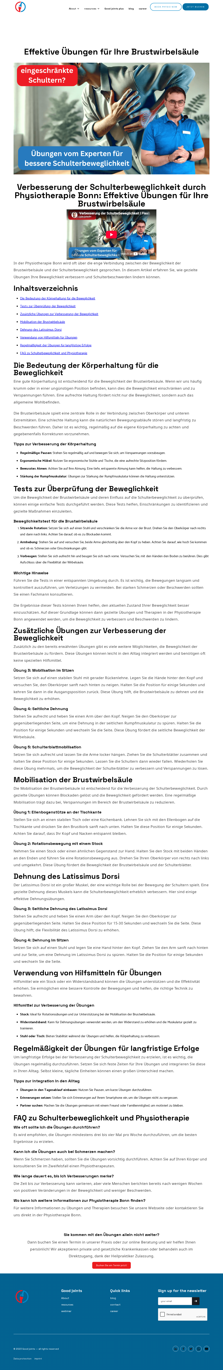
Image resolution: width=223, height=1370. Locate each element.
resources (67, 1304)
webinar (66, 1311)
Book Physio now (165, 7)
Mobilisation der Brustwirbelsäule (42, 322)
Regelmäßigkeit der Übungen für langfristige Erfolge (55, 345)
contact (115, 1304)
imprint (38, 1358)
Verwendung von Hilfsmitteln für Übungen (48, 337)
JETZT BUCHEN (196, 7)
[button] (74, 8)
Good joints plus (114, 8)
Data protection (23, 1358)
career (143, 8)
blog (131, 8)
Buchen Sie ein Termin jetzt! (111, 1265)
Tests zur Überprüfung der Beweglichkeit (48, 306)
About (65, 1298)
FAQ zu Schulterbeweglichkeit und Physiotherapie (53, 353)
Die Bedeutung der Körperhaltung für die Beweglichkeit (57, 298)
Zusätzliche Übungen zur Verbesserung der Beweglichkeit (59, 314)
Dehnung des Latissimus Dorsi (41, 329)
